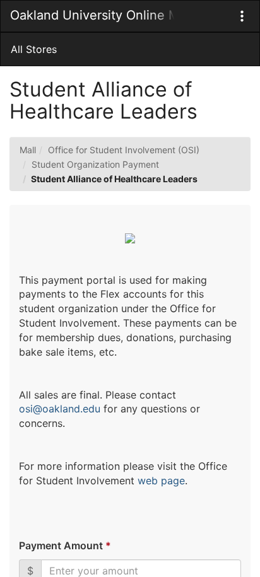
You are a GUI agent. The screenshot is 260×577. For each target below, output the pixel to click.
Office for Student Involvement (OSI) (123, 149)
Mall (28, 149)
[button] (242, 16)
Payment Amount (64, 545)
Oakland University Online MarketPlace (92, 15)
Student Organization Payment (95, 164)
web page (161, 480)
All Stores (34, 49)
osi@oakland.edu (59, 408)
